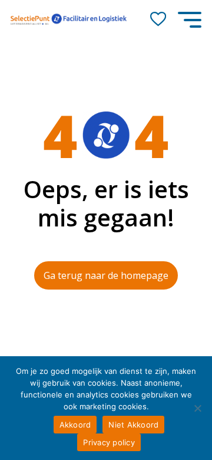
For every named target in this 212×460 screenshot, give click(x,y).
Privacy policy (109, 442)
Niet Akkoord (133, 424)
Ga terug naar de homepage (106, 275)
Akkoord (75, 424)
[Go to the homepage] (69, 19)
